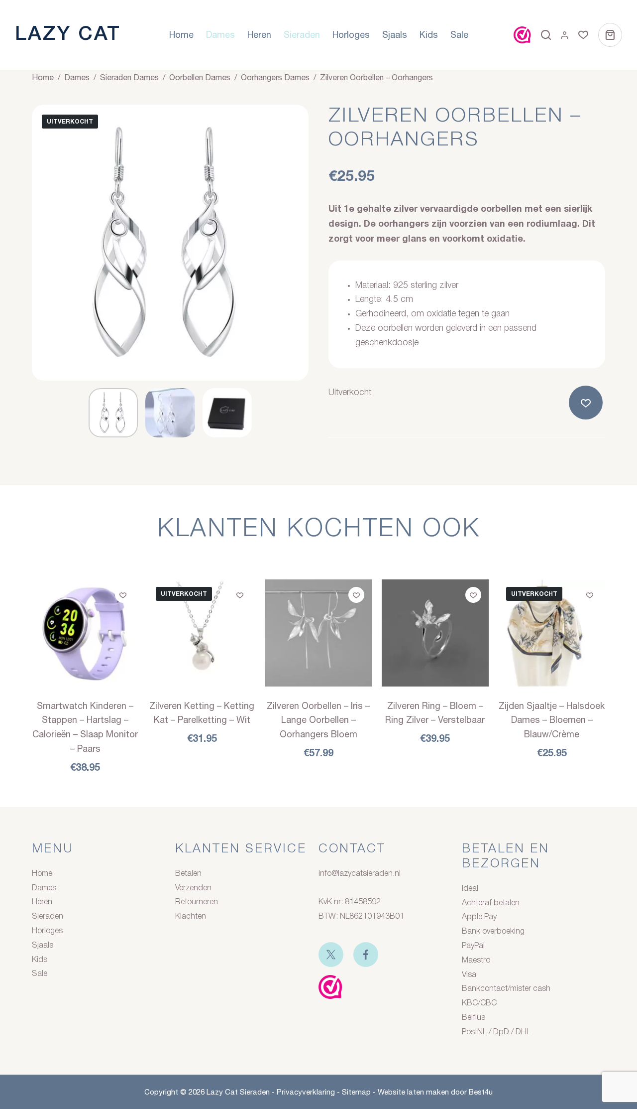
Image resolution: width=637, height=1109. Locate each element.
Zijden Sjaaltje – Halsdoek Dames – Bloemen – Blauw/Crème (552, 720)
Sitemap (356, 1092)
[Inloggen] (564, 35)
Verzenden (193, 888)
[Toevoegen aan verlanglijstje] (588, 402)
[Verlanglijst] (583, 35)
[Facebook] (365, 954)
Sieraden (302, 34)
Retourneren (196, 902)
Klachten (190, 916)
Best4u (481, 1092)
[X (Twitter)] (330, 954)
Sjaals (394, 34)
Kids (429, 34)
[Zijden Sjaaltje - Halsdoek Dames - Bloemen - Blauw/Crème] (552, 632)
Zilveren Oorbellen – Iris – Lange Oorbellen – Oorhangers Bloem (318, 720)
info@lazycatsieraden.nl (359, 873)
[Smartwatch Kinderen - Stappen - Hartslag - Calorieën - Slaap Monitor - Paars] (85, 632)
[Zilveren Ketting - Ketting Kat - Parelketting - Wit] (201, 632)
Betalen (188, 873)
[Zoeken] (546, 35)
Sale (459, 34)
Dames (220, 34)
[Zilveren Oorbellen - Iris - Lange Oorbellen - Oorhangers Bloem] (318, 632)
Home (181, 34)
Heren (259, 34)
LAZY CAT (68, 34)
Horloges (351, 34)
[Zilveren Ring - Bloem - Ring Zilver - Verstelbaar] (435, 632)
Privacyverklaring (306, 1092)
